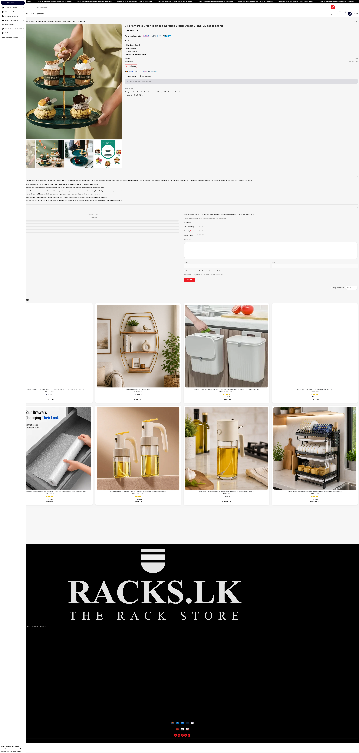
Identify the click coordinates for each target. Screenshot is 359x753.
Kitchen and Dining (156, 92)
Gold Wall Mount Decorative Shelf (138, 389)
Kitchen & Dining (11, 661)
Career (8, 689)
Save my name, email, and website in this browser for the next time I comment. (210, 271)
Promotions (9, 708)
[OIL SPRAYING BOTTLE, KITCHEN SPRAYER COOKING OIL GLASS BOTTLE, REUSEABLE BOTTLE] (138, 448)
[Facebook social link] (175, 735)
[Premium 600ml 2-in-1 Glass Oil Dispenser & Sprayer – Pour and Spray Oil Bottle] (226, 448)
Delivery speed (189, 235)
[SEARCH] (333, 7)
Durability (187, 231)
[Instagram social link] (179, 735)
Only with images (338, 288)
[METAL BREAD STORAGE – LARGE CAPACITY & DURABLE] (314, 346)
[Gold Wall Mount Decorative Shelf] (138, 346)
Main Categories (13, 658)
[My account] (332, 14)
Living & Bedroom (11, 670)
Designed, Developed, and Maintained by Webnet (343, 742)
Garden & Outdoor (11, 667)
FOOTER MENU (11, 676)
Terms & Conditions (12, 651)
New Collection (10, 683)
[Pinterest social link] (182, 735)
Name (186, 262)
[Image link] (182, 722)
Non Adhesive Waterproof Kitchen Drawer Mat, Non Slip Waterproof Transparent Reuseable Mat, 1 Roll (50, 492)
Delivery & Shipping (12, 702)
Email (274, 262)
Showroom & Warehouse (14, 673)
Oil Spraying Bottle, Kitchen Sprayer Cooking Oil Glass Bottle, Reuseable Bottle (138, 492)
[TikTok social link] (189, 735)
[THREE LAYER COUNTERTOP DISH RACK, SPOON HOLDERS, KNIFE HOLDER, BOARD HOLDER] (314, 448)
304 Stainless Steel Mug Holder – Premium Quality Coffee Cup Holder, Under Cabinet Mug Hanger (49, 389)
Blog (7, 692)
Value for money (189, 226)
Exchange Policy (11, 648)
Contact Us (9, 654)
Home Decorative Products (26, 21)
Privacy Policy (10, 645)
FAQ (7, 680)
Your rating (188, 222)
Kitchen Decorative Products (172, 92)
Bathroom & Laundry (12, 664)
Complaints (9, 705)
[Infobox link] (182, 511)
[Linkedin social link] (185, 735)
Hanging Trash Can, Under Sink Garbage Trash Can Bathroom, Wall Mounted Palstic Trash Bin (226, 389)
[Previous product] (352, 21)
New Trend (9, 686)
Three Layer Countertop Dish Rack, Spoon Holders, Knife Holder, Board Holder (315, 492)
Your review (188, 240)
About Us (8, 642)
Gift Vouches (10, 711)
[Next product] (356, 21)
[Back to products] (354, 21)
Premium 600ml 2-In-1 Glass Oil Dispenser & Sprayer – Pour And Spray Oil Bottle (226, 492)
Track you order (11, 698)
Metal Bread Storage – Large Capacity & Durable (314, 389)
